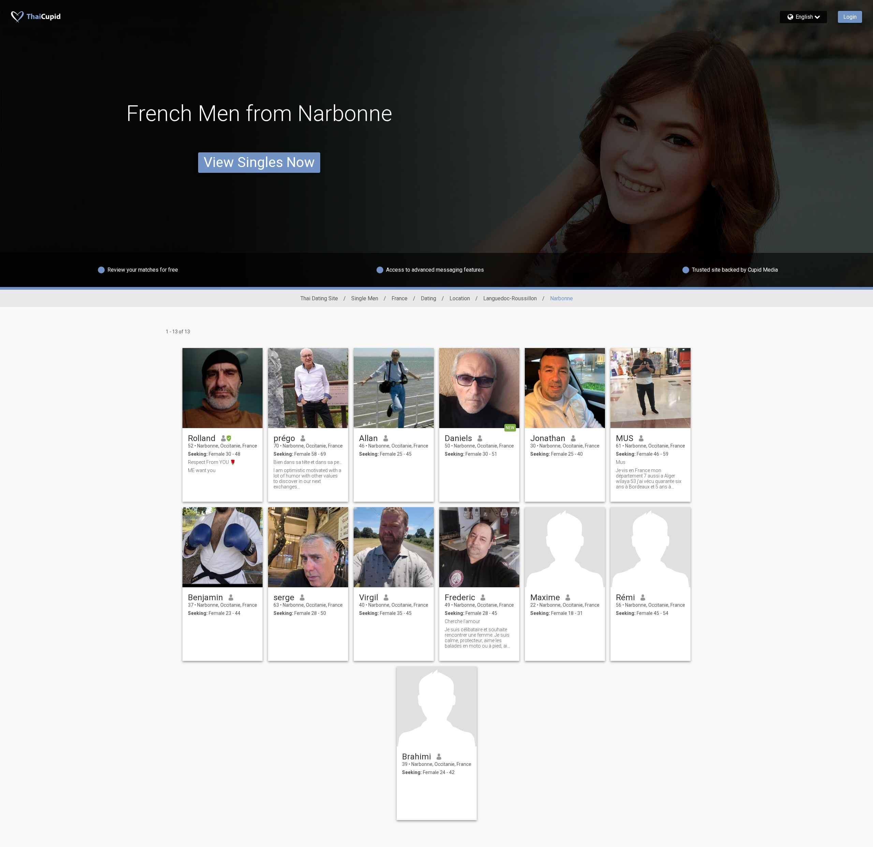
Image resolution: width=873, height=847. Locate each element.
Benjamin (205, 597)
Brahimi (416, 756)
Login (850, 17)
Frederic (460, 597)
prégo (284, 438)
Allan (368, 438)
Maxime (545, 597)
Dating (428, 298)
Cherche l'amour (462, 621)
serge (283, 597)
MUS (624, 438)
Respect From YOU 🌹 (212, 462)
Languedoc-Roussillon (510, 298)
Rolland (202, 438)
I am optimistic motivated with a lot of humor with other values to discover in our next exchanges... (307, 478)
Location (459, 298)
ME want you (202, 470)
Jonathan (547, 438)
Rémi (625, 597)
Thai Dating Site (319, 298)
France (399, 298)
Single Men (364, 298)
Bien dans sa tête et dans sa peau (308, 462)
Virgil (368, 597)
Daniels (458, 438)
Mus (620, 462)
